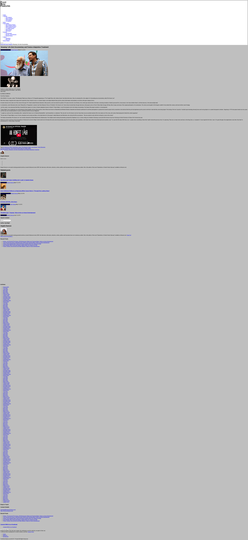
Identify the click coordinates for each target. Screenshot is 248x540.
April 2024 (5, 321)
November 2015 (6, 445)
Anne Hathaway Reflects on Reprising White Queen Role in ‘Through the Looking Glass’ (25, 191)
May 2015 (5, 452)
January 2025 (6, 310)
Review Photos (9, 35)
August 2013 (6, 478)
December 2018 (6, 400)
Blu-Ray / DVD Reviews (11, 34)
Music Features (9, 18)
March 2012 (5, 499)
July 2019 (5, 391)
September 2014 (7, 462)
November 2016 (6, 430)
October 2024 (6, 314)
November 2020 (6, 371)
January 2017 (6, 428)
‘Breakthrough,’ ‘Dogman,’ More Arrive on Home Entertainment (18, 212)
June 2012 (5, 495)
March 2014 (5, 470)
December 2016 (6, 429)
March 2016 (5, 440)
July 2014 (5, 465)
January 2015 (6, 457)
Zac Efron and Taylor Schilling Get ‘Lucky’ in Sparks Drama (17, 180)
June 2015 (5, 451)
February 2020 (6, 382)
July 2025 (5, 303)
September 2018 (7, 403)
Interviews (8, 38)
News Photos (9, 29)
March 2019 (5, 396)
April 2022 (5, 351)
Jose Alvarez (34, 147)
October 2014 (6, 461)
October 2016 (6, 432)
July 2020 (5, 376)
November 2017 (6, 416)
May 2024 (5, 320)
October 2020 (6, 373)
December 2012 (6, 488)
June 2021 (5, 363)
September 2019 (7, 389)
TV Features (8, 21)
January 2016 (6, 443)
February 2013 (6, 486)
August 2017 (6, 419)
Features (5, 16)
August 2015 (6, 449)
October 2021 (6, 358)
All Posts (6, 44)
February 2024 (6, 324)
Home (4, 15)
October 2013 (6, 476)
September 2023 (7, 330)
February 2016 (6, 441)
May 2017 (5, 423)
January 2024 (6, 325)
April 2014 (5, 468)
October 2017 (6, 417)
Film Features (9, 17)
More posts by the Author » (7, 236)
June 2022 (5, 348)
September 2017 (7, 418)
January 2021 (6, 369)
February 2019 (6, 397)
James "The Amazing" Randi (24, 147)
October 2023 (6, 328)
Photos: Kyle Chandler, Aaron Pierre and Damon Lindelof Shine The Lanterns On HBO (22, 244)
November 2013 (6, 475)
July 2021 (5, 362)
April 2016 (5, 439)
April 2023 (5, 336)
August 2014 (6, 464)
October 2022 (6, 343)
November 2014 (6, 460)
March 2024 (5, 322)
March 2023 (5, 337)
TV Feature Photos (10, 28)
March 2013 (5, 484)
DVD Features (9, 19)
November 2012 (6, 489)
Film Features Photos (10, 24)
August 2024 (6, 316)
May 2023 (5, 335)
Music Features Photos (11, 26)
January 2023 (6, 339)
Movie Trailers (6, 40)
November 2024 (6, 312)
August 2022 (6, 346)
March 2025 (5, 308)
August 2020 (6, 375)
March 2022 (5, 352)
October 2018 (6, 402)
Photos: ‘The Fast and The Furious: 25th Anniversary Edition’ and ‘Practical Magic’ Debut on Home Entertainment (28, 241)
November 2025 (6, 298)
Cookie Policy (31, 531)
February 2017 (6, 427)
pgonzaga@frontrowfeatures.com (8, 509)
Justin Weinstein (41, 147)
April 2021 (5, 365)
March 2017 (5, 425)
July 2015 (5, 450)
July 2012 (5, 494)
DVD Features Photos (11, 27)
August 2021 (6, 360)
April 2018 (5, 409)
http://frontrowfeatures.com (7, 511)
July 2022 (5, 347)
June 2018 (5, 407)
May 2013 (5, 482)
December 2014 (6, 459)
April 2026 (5, 292)
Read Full (129, 235)
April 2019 (5, 395)
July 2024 (5, 317)
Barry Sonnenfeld (14, 147)
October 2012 (6, 491)
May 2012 (5, 497)
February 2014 (6, 471)
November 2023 (6, 327)
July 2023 (5, 332)
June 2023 (5, 333)
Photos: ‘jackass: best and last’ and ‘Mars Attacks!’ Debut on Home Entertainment (21, 246)
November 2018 (6, 401)
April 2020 (5, 380)
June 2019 (5, 392)
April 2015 (5, 454)
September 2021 (7, 359)
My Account (5, 536)
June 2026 (5, 289)
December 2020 (6, 370)
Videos (4, 37)
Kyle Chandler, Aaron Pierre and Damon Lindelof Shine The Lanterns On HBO (20, 245)
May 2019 (5, 394)
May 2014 (5, 467)
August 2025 (6, 301)
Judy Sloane (13, 204)
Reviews (5, 32)
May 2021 (5, 364)
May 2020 (5, 379)
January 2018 (6, 413)
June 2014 (5, 466)
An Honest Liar (6, 147)
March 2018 (5, 411)
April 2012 (5, 498)
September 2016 (7, 433)
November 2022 (6, 342)
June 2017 (5, 422)
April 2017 (5, 424)
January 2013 (6, 487)
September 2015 (7, 448)
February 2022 (6, 353)
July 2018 (5, 406)
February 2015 (6, 456)
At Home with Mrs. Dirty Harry (9, 202)
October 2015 (6, 446)
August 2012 (6, 493)
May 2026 (5, 290)
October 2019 (6, 387)
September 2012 (7, 492)
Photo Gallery (6, 23)
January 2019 (6, 398)
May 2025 (5, 305)
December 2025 (6, 296)
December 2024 (6, 311)
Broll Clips (8, 39)
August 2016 (6, 434)
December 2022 (6, 341)
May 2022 (5, 349)
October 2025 (6, 299)
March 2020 (5, 381)
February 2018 (6, 412)
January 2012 (6, 502)
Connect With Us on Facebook (9, 524)
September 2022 (7, 344)
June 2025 (5, 304)
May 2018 (5, 408)
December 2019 (6, 385)
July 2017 (5, 421)
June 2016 (5, 437)
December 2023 (6, 326)
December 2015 (6, 444)
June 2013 (5, 481)
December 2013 (6, 473)
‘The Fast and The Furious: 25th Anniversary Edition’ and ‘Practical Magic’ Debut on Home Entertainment (26, 242)
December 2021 (6, 355)
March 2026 (5, 293)
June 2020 (5, 378)
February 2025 (6, 309)
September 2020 (7, 374)
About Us (5, 535)
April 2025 (5, 306)
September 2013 (7, 477)
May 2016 (5, 438)
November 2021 (6, 357)
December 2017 (6, 414)
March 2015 (5, 455)
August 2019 (6, 390)
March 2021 (5, 367)
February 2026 (6, 294)
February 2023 (6, 338)
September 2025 (7, 300)
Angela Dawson (14, 50)
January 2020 (6, 384)
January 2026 (6, 295)
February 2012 (6, 500)
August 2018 (6, 405)
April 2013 (5, 483)
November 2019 (6, 386)
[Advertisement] (24, 10)
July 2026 (5, 288)
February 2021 (6, 368)
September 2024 (7, 315)
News (4, 22)
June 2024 (5, 319)
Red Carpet (8, 30)
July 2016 (5, 435)
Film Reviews (9, 33)
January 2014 (6, 472)
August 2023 (6, 331)
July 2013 (5, 480)
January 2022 (6, 354)
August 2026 (6, 287)
